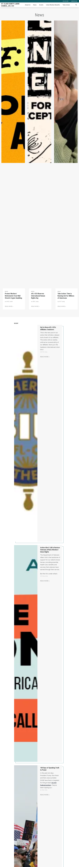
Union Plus (74, 1)
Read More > (44, 357)
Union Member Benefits (53, 5)
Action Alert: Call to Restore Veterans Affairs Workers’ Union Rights (50, 550)
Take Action (66, 5)
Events (41, 5)
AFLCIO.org (65, 1)
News (34, 5)
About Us (27, 5)
